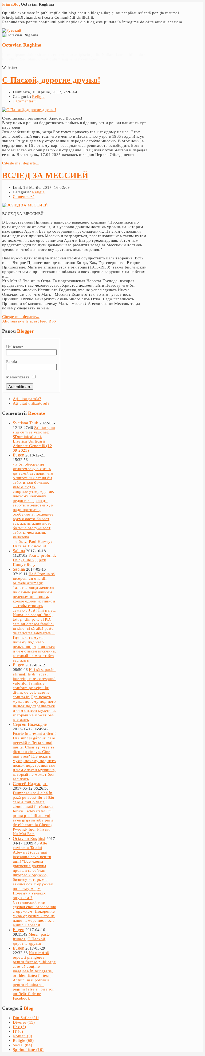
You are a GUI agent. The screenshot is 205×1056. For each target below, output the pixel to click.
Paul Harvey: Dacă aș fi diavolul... (32, 543)
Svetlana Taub (25, 423)
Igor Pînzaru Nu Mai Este (31, 831)
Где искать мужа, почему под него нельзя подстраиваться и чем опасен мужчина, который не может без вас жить (34, 648)
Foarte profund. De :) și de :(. (34, 557)
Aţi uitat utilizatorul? (31, 403)
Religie (38, 96)
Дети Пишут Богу (29, 562)
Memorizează (18, 377)
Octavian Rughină (29, 838)
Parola (11, 361)
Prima (7, 4)
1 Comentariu (25, 101)
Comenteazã (23, 196)
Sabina (19, 550)
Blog (16, 4)
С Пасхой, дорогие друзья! (51, 79)
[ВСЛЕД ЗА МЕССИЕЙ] (25, 205)
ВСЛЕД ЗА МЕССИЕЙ (45, 175)
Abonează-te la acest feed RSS (29, 321)
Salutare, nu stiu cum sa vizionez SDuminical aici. (34, 432)
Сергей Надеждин (30, 724)
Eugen (18, 455)
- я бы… (20, 541)
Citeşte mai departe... (21, 163)
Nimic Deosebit (26, 925)
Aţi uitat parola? (27, 399)
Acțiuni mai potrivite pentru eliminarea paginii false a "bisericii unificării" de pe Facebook (33, 989)
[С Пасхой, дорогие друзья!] (29, 109)
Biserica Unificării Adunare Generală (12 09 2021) (32, 445)
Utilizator (14, 347)
